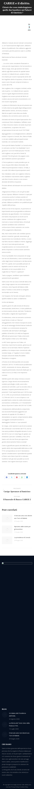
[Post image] (7, 518)
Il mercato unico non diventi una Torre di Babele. (23, 517)
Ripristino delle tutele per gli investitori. (22, 528)
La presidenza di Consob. (22, 537)
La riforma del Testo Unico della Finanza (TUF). (19, 724)
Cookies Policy (24, 787)
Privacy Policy (15, 787)
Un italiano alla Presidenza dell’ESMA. (17, 714)
